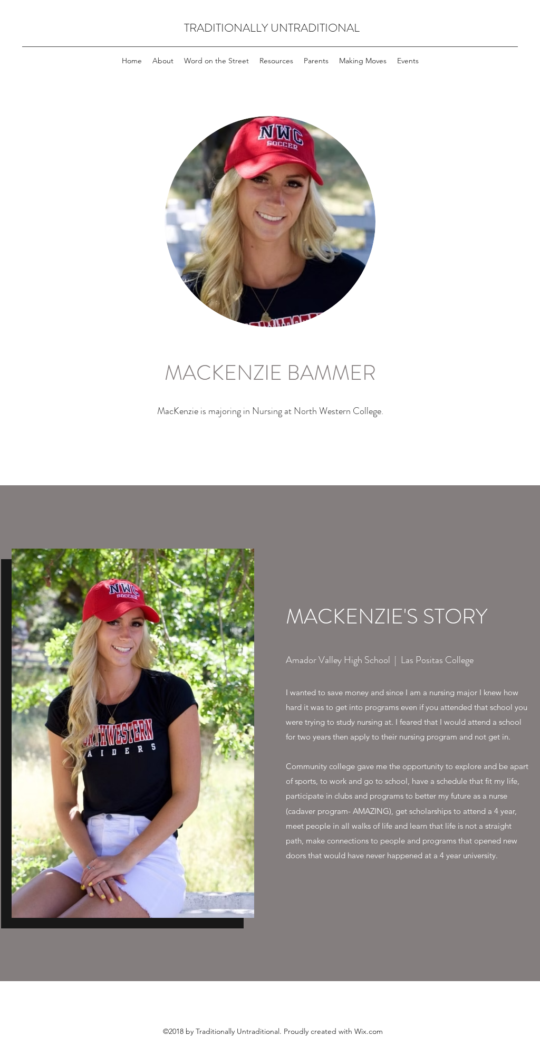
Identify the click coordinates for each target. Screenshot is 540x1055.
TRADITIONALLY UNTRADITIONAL (272, 28)
